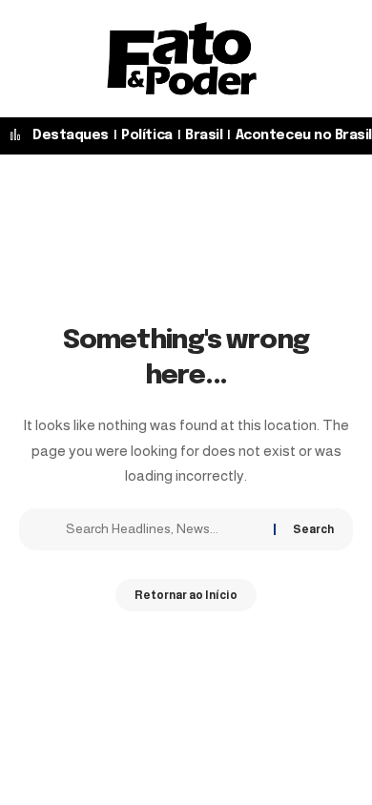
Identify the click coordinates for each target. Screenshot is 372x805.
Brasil (203, 135)
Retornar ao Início (186, 595)
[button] (281, 58)
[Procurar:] (163, 529)
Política (146, 135)
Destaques (70, 135)
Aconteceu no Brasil (304, 135)
